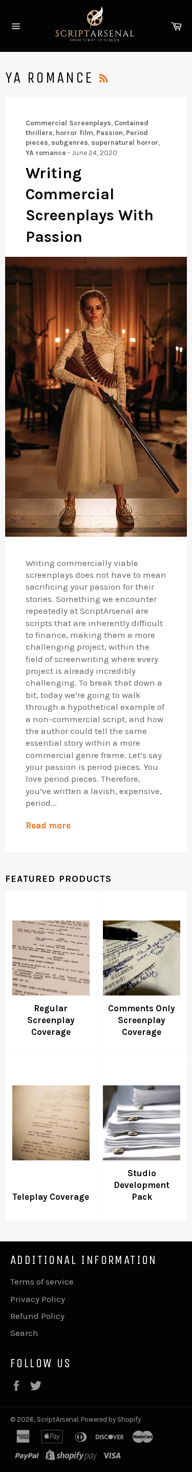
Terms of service (42, 1281)
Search (24, 1333)
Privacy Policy (37, 1299)
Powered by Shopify (111, 1419)
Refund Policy (37, 1316)
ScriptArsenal (57, 1419)
